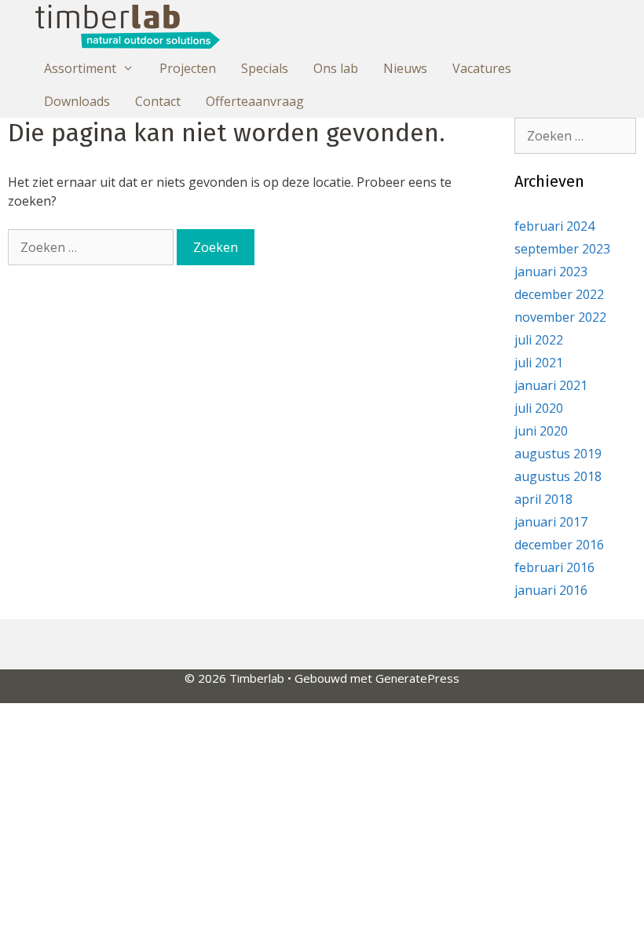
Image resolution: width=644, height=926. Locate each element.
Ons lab (335, 68)
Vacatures (481, 68)
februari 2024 (554, 226)
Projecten (187, 68)
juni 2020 (541, 430)
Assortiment (80, 68)
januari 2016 (550, 590)
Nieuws (405, 68)
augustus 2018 (558, 476)
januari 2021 (550, 385)
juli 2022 (538, 339)
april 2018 (543, 499)
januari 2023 (550, 271)
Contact (158, 101)
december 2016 (559, 544)
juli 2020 (538, 408)
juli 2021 (538, 362)
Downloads (77, 101)
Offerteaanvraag (255, 101)
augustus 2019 (558, 453)
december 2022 (559, 294)
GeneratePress (417, 678)
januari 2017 (550, 521)
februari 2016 (554, 567)
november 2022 (560, 317)
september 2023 (562, 248)
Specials (264, 68)
